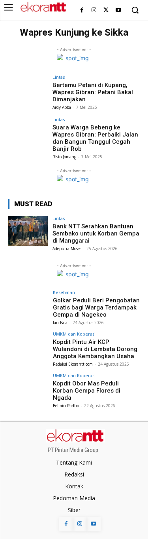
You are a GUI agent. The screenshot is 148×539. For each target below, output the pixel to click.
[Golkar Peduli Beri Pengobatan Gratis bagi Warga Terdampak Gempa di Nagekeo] (28, 305)
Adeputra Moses (66, 248)
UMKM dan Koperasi (74, 334)
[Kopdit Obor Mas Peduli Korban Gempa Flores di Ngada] (28, 388)
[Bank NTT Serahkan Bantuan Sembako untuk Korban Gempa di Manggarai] (28, 231)
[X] (106, 10)
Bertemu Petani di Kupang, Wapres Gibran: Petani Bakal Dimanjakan (92, 92)
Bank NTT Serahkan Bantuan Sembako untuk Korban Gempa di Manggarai (95, 233)
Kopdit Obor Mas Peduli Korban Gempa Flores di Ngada (86, 390)
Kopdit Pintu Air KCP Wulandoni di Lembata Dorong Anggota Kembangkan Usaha (95, 349)
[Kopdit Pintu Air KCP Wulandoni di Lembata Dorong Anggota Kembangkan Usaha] (28, 346)
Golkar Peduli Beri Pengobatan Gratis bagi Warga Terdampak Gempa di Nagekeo (96, 307)
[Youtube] (118, 10)
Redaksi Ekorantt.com (73, 364)
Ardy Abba (61, 107)
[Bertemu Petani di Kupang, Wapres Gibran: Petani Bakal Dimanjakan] (28, 89)
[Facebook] (82, 10)
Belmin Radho (66, 405)
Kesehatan (64, 292)
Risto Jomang (64, 156)
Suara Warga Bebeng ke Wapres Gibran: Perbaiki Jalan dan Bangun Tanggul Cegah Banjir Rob (95, 138)
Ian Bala (60, 322)
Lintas (58, 77)
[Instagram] (94, 10)
